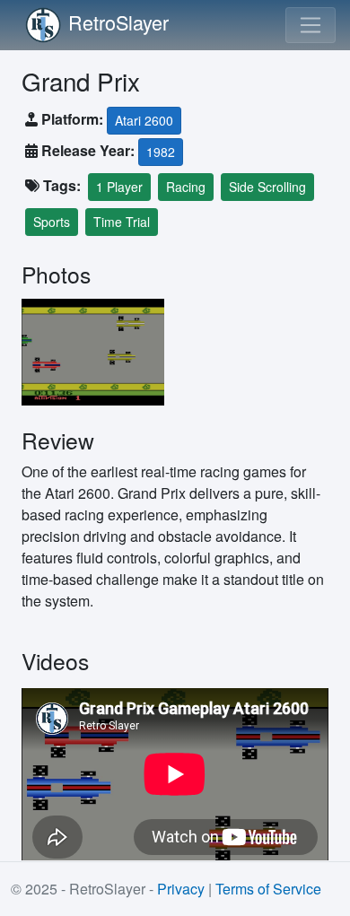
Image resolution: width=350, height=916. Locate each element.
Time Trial (121, 222)
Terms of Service (268, 888)
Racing (186, 187)
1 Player (119, 187)
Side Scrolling (267, 187)
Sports (51, 222)
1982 (160, 152)
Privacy (181, 888)
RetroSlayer (118, 22)
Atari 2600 (144, 120)
